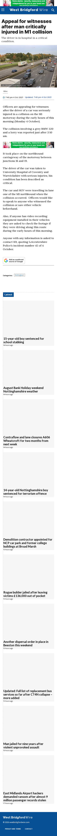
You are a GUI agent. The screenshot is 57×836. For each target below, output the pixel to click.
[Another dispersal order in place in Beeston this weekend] (28, 620)
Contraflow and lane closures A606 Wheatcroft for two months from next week (26, 440)
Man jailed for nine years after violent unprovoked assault (23, 745)
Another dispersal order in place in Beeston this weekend (25, 643)
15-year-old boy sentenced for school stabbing (23, 340)
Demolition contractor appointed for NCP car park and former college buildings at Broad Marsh (27, 543)
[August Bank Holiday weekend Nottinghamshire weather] (28, 366)
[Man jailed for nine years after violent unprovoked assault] (28, 722)
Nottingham (19, 275)
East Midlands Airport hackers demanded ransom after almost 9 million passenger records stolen (25, 796)
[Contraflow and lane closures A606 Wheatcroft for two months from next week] (28, 415)
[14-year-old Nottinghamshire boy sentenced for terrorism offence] (28, 468)
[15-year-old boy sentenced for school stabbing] (28, 317)
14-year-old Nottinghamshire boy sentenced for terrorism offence (25, 491)
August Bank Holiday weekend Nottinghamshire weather (23, 389)
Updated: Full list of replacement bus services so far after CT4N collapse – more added (27, 694)
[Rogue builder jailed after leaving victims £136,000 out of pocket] (28, 570)
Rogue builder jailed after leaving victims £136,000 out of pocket (25, 593)
